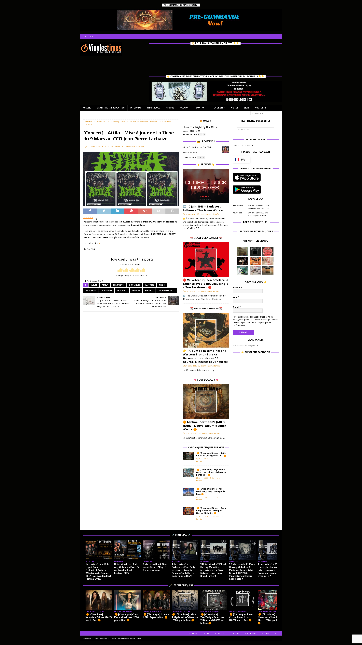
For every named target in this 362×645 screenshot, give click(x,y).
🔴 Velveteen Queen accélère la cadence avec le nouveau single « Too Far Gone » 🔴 (205, 283)
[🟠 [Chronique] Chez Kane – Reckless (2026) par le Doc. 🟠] (127, 600)
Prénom (237, 287)
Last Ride (149, 285)
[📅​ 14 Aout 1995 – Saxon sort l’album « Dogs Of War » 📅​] (255, 261)
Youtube (265, 633)
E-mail (237, 307)
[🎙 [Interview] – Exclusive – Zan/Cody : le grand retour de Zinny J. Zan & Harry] (185, 550)
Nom (236, 297)
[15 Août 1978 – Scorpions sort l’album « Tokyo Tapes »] (242, 261)
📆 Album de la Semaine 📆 (206, 308)
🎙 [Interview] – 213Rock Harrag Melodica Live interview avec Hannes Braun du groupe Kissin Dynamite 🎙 (271, 570)
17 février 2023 (93, 146)
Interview (135, 107)
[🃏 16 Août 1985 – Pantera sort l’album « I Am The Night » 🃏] (267, 251)
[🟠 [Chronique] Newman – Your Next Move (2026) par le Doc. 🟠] (271, 600)
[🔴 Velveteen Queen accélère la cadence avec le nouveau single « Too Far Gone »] (206, 259)
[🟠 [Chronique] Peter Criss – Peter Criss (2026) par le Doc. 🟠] (242, 600)
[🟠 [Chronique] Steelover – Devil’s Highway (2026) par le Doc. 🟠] (188, 492)
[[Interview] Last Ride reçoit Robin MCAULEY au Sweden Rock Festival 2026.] (127, 550)
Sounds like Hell (167, 290)
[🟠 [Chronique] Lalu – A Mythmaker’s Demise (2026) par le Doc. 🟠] (185, 600)
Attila (105, 285)
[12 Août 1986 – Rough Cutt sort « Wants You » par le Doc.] (255, 270)
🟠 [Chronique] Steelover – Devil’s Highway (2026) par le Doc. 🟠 (210, 491)
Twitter (205, 633)
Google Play (250, 633)
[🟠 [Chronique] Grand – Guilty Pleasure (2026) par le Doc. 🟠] (188, 456)
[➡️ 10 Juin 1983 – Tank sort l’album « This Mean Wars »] (206, 186)
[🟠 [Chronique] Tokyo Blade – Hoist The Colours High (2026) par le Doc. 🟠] (188, 472)
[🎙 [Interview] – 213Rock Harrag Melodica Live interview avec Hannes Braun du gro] (271, 550)
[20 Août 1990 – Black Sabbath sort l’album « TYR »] (242, 251)
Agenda (184, 107)
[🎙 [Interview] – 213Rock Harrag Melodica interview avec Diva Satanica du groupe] (213, 550)
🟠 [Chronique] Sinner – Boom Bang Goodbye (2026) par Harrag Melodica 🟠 (211, 510)
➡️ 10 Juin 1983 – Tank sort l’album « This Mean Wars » (203, 208)
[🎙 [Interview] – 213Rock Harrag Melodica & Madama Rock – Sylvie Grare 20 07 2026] (242, 550)
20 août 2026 (203, 459)
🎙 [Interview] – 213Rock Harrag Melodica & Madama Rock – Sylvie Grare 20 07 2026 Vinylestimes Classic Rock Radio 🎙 (242, 571)
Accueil (87, 107)
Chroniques (153, 107)
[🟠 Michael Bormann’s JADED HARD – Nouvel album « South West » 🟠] (206, 401)
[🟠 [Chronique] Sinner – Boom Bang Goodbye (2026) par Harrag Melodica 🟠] (188, 511)
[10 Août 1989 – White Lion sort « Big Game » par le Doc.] (267, 270)
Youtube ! (260, 107)
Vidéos (234, 107)
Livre (246, 107)
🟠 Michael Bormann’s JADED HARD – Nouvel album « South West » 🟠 (204, 425)
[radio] (120, 270)
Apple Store (235, 633)
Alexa (277, 633)
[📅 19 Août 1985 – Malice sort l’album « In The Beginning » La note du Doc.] (255, 251)
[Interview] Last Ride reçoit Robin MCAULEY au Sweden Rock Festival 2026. (126, 568)
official (136, 290)
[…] (197, 228)
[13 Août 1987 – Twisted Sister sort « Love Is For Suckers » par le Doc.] (267, 261)
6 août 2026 (190, 291)
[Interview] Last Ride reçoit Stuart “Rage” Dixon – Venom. (155, 567)
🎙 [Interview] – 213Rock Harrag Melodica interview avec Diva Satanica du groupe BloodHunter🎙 (213, 570)
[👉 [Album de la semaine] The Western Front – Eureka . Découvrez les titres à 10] (206, 330)
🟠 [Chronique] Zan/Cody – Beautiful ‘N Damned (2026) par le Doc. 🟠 (212, 619)
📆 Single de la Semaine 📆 (206, 237)
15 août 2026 (190, 433)
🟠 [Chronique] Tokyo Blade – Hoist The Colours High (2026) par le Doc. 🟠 (211, 472)
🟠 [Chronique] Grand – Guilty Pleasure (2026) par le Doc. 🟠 (211, 454)
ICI (99, 243)
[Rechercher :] (264, 113)
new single (107, 290)
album (94, 285)
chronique (118, 285)
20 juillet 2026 (191, 366)
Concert (117, 146)
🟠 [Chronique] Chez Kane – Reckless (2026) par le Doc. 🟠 (126, 617)
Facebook (193, 633)
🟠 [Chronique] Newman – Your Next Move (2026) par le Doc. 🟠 (271, 619)
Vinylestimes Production (111, 107)
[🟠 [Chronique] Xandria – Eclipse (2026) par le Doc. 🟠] (99, 600)
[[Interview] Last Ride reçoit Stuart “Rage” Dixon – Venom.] (156, 550)
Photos (170, 107)
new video (122, 290)
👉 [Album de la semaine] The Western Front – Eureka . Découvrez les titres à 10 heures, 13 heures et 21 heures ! (205, 356)
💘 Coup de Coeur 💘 (206, 379)
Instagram (219, 633)
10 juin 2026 (190, 214)
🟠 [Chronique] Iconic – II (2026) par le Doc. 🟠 (156, 616)
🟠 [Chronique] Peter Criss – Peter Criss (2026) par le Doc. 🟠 (241, 617)
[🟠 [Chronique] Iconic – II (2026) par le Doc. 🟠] (156, 600)
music (162, 285)
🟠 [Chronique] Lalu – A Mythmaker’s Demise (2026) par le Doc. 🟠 (185, 617)
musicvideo (91, 290)
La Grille (218, 107)
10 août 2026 (203, 516)
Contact (201, 107)
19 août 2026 (203, 497)
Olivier (106, 146)
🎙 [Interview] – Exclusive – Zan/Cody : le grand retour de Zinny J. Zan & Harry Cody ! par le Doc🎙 (184, 570)
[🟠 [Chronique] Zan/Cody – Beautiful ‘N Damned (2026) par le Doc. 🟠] (213, 600)
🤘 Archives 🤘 (206, 164)
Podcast (149, 290)
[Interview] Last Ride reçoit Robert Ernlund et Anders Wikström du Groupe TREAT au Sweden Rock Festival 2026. (99, 571)
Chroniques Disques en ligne (206, 447)
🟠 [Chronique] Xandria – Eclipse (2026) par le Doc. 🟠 (99, 617)
